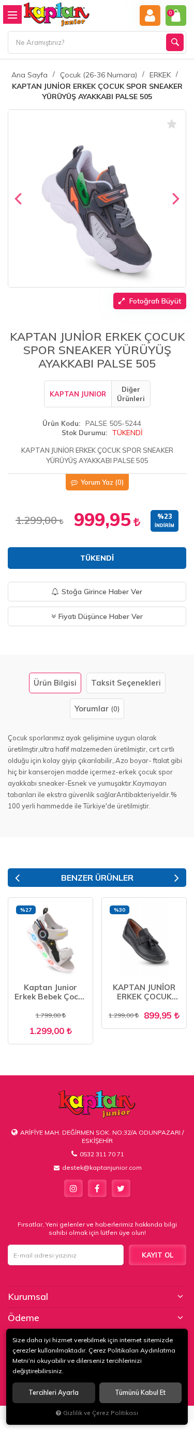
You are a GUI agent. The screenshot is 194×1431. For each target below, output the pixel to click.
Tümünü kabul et (140, 1392)
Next (177, 878)
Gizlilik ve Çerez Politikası (100, 1413)
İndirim (164, 525)
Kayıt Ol (157, 1255)
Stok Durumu (84, 432)
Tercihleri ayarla (53, 1392)
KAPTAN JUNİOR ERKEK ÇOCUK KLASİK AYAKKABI (144, 992)
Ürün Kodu (60, 423)
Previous (17, 878)
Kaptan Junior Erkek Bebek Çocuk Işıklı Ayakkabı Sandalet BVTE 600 (50, 992)
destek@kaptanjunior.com (102, 1167)
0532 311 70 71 (102, 1154)
